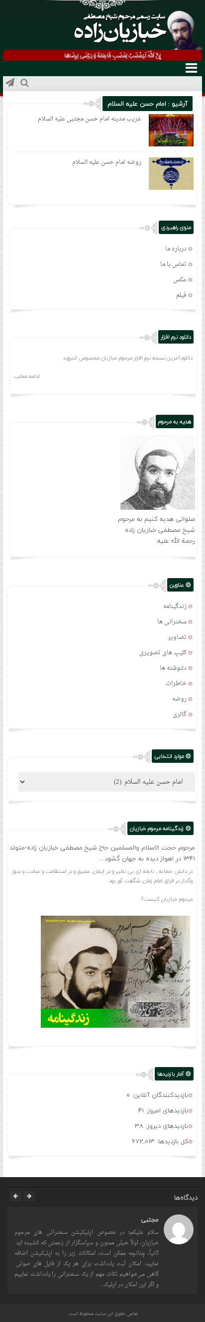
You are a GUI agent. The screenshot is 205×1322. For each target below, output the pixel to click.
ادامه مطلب (27, 376)
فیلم (181, 295)
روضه (179, 699)
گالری (180, 714)
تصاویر (177, 637)
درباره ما (176, 248)
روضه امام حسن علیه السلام (106, 162)
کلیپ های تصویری (163, 652)
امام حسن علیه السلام (136, 103)
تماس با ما (173, 264)
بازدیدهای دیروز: (165, 1125)
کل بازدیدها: (171, 1141)
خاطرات (176, 683)
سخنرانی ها (172, 621)
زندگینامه (175, 606)
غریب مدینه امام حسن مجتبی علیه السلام (89, 119)
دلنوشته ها (173, 668)
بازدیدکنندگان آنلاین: (159, 1094)
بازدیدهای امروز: (166, 1110)
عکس (180, 279)
